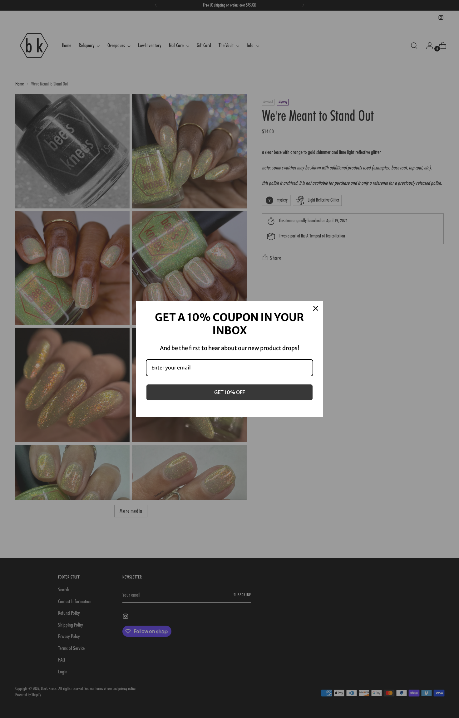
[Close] (315, 308)
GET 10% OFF (229, 392)
